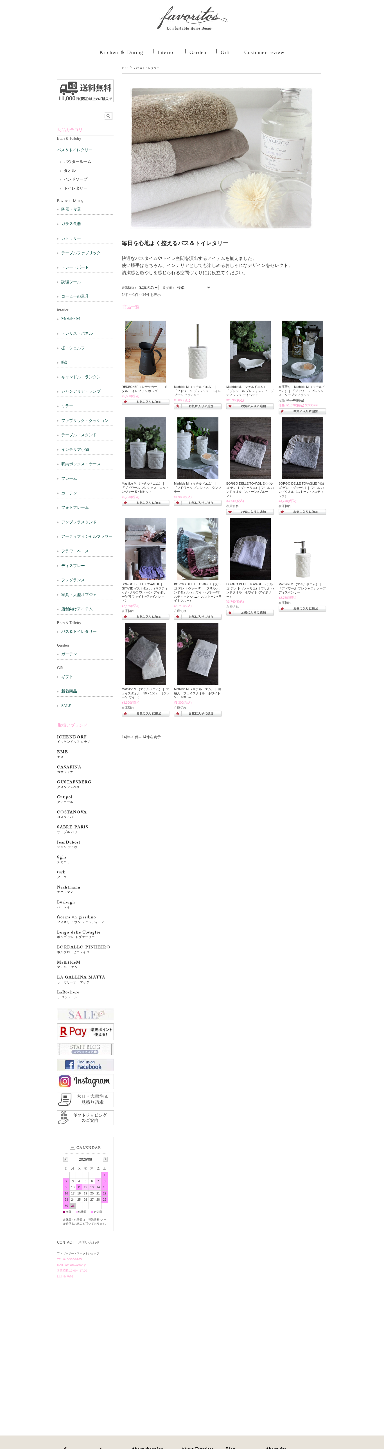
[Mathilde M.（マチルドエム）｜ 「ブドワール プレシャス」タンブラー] (198, 476)
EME (62, 754)
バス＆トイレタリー (74, 150)
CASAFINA (69, 770)
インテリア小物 (75, 450)
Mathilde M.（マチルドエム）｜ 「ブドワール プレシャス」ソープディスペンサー (302, 588)
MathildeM (71, 965)
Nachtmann (68, 890)
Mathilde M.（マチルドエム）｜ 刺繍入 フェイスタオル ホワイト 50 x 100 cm (198, 693)
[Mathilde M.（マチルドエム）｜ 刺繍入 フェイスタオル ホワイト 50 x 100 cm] (198, 682)
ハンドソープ (75, 180)
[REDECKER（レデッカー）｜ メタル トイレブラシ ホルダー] (146, 379)
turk (62, 874)
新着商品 (69, 692)
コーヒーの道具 (75, 297)
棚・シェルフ (73, 348)
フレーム (69, 479)
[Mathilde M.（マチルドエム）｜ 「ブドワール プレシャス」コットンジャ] (146, 476)
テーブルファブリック (81, 253)
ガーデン (69, 654)
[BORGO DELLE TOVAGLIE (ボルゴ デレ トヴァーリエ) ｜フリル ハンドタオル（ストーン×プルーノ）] (250, 476)
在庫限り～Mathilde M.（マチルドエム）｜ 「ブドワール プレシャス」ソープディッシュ (302, 391)
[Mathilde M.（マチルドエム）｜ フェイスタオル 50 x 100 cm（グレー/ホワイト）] (146, 682)
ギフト (67, 677)
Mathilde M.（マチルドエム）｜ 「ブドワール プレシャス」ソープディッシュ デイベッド (250, 391)
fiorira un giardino (81, 919)
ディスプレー (73, 566)
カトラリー (71, 239)
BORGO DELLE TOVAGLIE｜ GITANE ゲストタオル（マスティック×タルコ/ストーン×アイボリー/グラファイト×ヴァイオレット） (145, 592)
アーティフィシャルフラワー (86, 537)
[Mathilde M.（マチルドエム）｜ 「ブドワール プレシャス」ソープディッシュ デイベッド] (250, 379)
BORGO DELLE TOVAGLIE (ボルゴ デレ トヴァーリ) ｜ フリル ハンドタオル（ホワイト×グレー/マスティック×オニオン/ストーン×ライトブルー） (198, 592)
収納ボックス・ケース (81, 464)
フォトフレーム (75, 508)
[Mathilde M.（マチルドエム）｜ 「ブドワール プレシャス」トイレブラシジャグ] (198, 379)
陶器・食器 (71, 210)
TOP (125, 67)
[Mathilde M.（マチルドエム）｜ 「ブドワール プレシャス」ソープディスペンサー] (302, 577)
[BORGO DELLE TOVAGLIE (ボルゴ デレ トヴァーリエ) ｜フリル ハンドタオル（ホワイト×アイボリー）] (250, 577)
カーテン (69, 494)
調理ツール (71, 282)
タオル (70, 171)
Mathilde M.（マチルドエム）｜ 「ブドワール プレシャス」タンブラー (197, 487)
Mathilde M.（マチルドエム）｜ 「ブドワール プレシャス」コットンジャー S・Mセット (145, 487)
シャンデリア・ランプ (81, 392)
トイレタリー (75, 189)
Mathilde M (70, 319)
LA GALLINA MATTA (81, 980)
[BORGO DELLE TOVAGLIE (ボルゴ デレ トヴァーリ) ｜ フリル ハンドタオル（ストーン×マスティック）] (302, 476)
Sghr (63, 860)
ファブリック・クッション (85, 421)
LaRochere (68, 995)
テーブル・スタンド (79, 435)
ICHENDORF (74, 739)
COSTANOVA (72, 815)
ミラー (67, 406)
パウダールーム (77, 162)
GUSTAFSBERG (74, 784)
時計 (65, 363)
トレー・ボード (75, 268)
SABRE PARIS (73, 829)
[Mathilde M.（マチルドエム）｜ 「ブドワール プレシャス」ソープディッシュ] (302, 379)
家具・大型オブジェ (79, 595)
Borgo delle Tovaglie (78, 935)
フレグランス (73, 580)
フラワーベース (75, 552)
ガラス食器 (71, 224)
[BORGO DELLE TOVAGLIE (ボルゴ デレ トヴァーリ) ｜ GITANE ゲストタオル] (146, 577)
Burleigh (66, 905)
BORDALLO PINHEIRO (83, 950)
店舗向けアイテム (77, 609)
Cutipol (65, 799)
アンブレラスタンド (79, 523)
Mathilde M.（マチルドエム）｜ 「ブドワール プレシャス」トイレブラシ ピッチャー (197, 391)
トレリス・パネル (77, 334)
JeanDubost (68, 845)
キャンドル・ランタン (81, 377)
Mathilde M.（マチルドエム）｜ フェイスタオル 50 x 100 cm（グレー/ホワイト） (146, 693)
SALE (66, 706)
